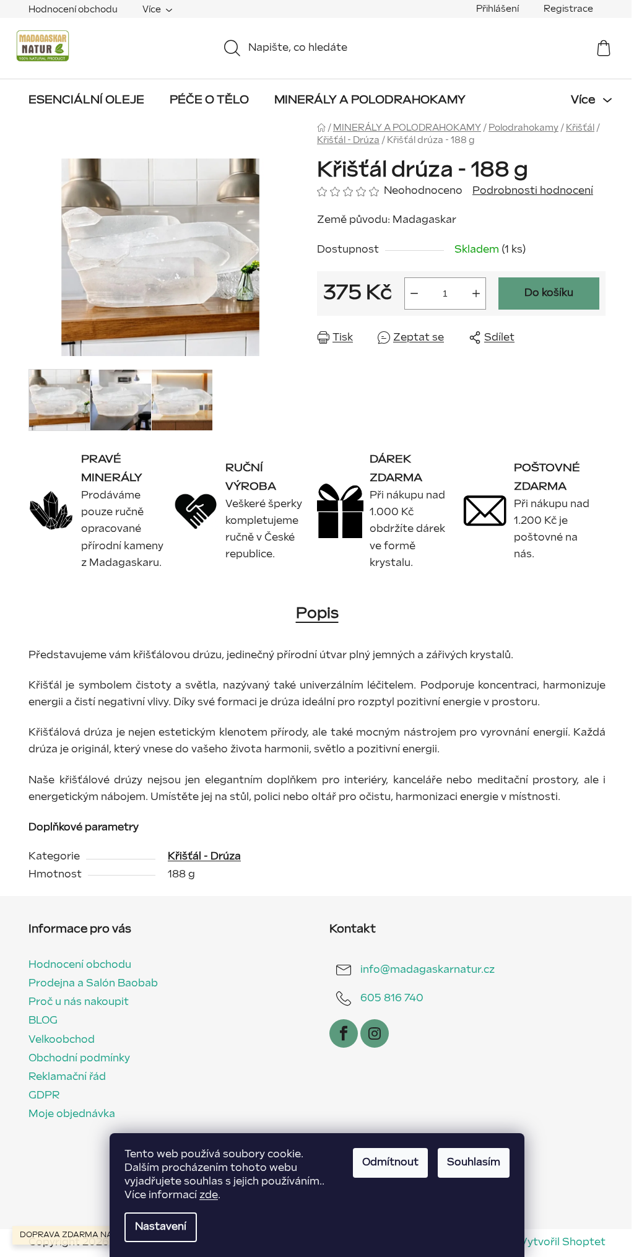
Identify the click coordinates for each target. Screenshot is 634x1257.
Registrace (568, 9)
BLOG (43, 1021)
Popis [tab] (317, 613)
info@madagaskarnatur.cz (427, 970)
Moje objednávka (71, 1114)
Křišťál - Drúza (204, 857)
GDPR (43, 1096)
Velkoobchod (61, 1040)
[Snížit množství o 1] (414, 293)
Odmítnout (390, 1162)
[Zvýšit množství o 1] (476, 293)
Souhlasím (473, 1162)
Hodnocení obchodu (73, 9)
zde (208, 1195)
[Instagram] (374, 1033)
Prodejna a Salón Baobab (93, 984)
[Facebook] (343, 1033)
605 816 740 (391, 998)
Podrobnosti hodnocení (532, 191)
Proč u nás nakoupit (78, 1002)
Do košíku (548, 293)
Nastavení (160, 1227)
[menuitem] (86, 100)
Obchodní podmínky (79, 1058)
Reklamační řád (67, 1077)
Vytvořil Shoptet (563, 1242)
